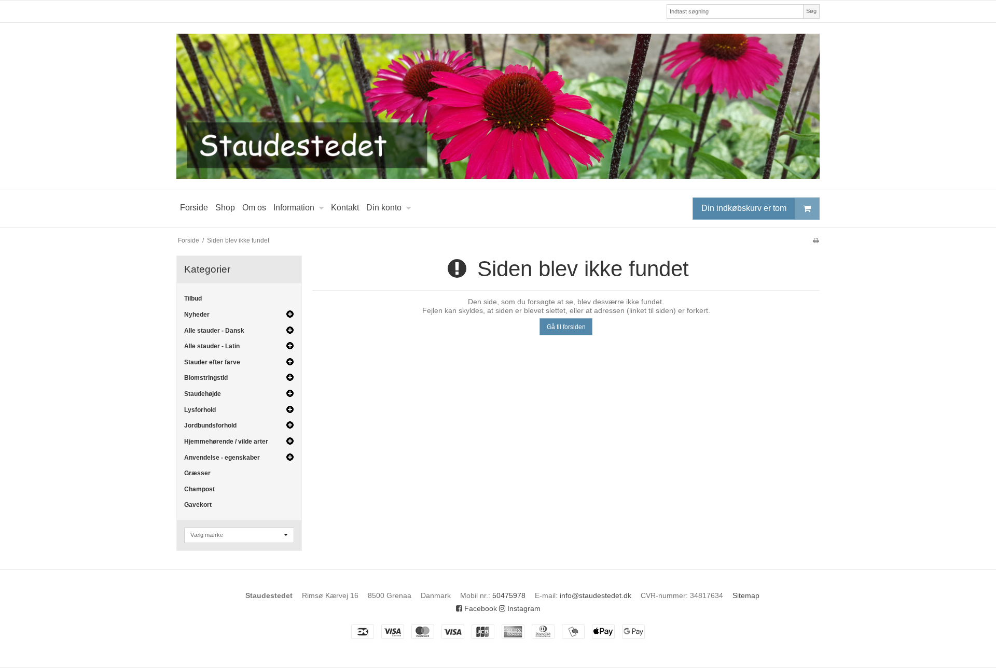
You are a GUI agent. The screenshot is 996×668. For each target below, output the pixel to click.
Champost (199, 489)
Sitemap (745, 595)
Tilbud (193, 298)
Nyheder (197, 314)
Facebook (479, 608)
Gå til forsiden (566, 327)
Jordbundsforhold (210, 425)
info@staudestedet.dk (595, 595)
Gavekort (198, 504)
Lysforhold (200, 410)
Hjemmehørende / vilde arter (226, 441)
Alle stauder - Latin (212, 346)
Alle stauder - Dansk (214, 330)
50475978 (508, 595)
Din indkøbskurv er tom (743, 208)
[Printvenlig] (816, 240)
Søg (811, 11)
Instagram (523, 608)
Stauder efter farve (212, 362)
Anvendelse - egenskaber (222, 457)
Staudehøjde (202, 393)
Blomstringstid (206, 377)
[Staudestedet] (498, 106)
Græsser (197, 473)
